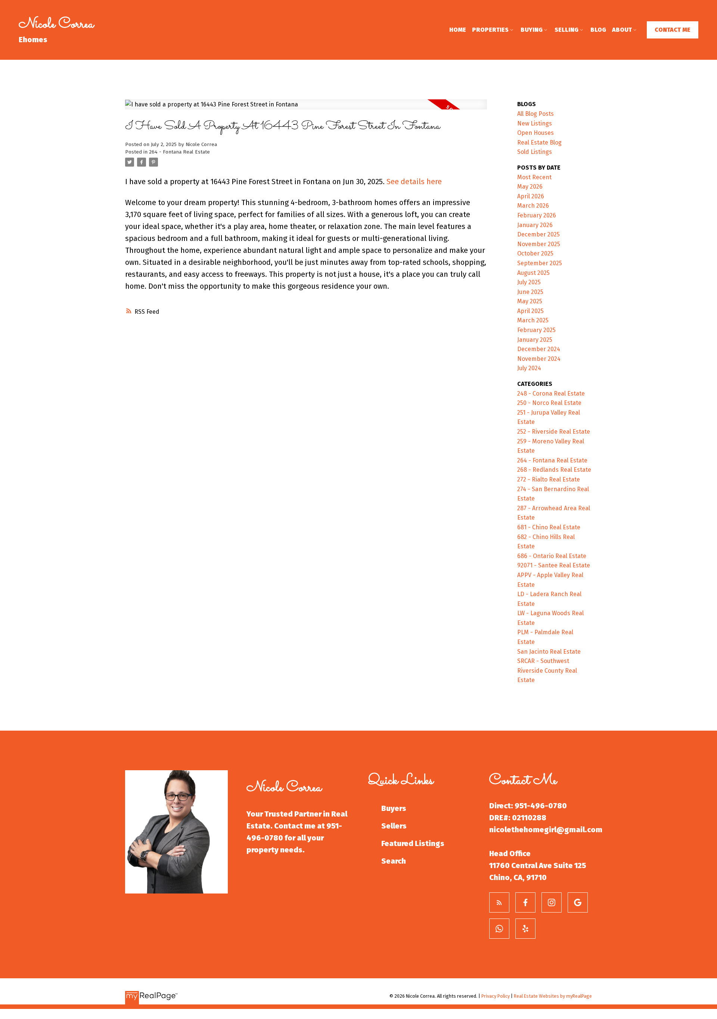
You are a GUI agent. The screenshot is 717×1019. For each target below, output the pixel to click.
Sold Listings (534, 151)
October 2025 (535, 253)
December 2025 (538, 234)
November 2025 (538, 244)
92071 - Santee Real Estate (553, 565)
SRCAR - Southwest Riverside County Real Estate (547, 670)
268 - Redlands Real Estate (554, 469)
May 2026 (530, 186)
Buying (532, 29)
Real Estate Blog (539, 142)
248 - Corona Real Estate (551, 393)
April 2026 (530, 196)
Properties (490, 29)
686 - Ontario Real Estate (551, 556)
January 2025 (534, 339)
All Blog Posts (535, 113)
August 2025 (533, 272)
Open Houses (535, 132)
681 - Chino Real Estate (548, 527)
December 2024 (538, 349)
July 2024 (529, 368)
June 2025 (530, 291)
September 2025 (539, 263)
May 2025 (529, 301)
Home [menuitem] (457, 29)
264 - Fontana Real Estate (179, 152)
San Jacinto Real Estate (549, 651)
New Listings (534, 123)
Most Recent (534, 177)
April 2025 (530, 311)
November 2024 (539, 358)
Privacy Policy (495, 996)
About (622, 29)
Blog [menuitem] (598, 29)
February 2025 (536, 330)
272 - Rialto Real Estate (548, 479)
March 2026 (533, 205)
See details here (414, 181)
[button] (672, 29)
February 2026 (536, 215)
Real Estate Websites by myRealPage (553, 996)
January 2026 (535, 225)
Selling (566, 29)
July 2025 (529, 282)
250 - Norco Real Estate (549, 402)
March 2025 (533, 320)
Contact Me (672, 29)
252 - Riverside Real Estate (553, 431)
